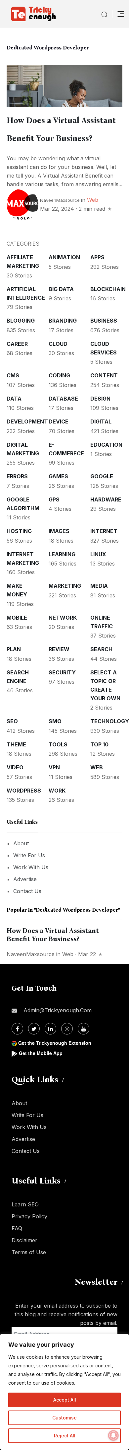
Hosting (19, 531)
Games (58, 476)
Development (27, 421)
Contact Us (27, 891)
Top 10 (99, 744)
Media (99, 585)
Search (101, 649)
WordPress (24, 790)
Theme (16, 744)
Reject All (64, 1435)
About (21, 843)
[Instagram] (67, 1028)
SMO (55, 721)
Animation (64, 257)
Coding (59, 375)
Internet (103, 531)
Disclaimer (24, 1240)
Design (100, 398)
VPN (54, 767)
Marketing (65, 585)
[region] (64, 1392)
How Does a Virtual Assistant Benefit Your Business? (53, 935)
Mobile (17, 617)
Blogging (21, 320)
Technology (109, 721)
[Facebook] (17, 1028)
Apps (97, 257)
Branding (63, 320)
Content (104, 375)
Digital (100, 421)
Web (92, 199)
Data (14, 398)
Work (57, 790)
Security (62, 672)
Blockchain (108, 289)
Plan (14, 649)
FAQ (17, 1228)
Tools (58, 744)
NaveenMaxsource (60, 200)
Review (59, 649)
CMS (13, 375)
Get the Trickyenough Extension (54, 1042)
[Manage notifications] (113, 1435)
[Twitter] (34, 1028)
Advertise (25, 879)
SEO (12, 721)
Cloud (58, 344)
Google (101, 476)
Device (58, 421)
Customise (64, 1417)
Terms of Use (29, 1252)
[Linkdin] (50, 1028)
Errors (17, 476)
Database (63, 398)
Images (59, 531)
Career (17, 344)
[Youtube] (83, 1028)
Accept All (64, 1400)
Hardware (105, 499)
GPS (54, 499)
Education (106, 444)
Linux (98, 554)
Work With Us (30, 867)
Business (103, 320)
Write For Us (29, 855)
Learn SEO (25, 1204)
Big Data (61, 289)
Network (63, 617)
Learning (62, 554)
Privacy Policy (29, 1216)
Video (15, 767)
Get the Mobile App (41, 1053)
